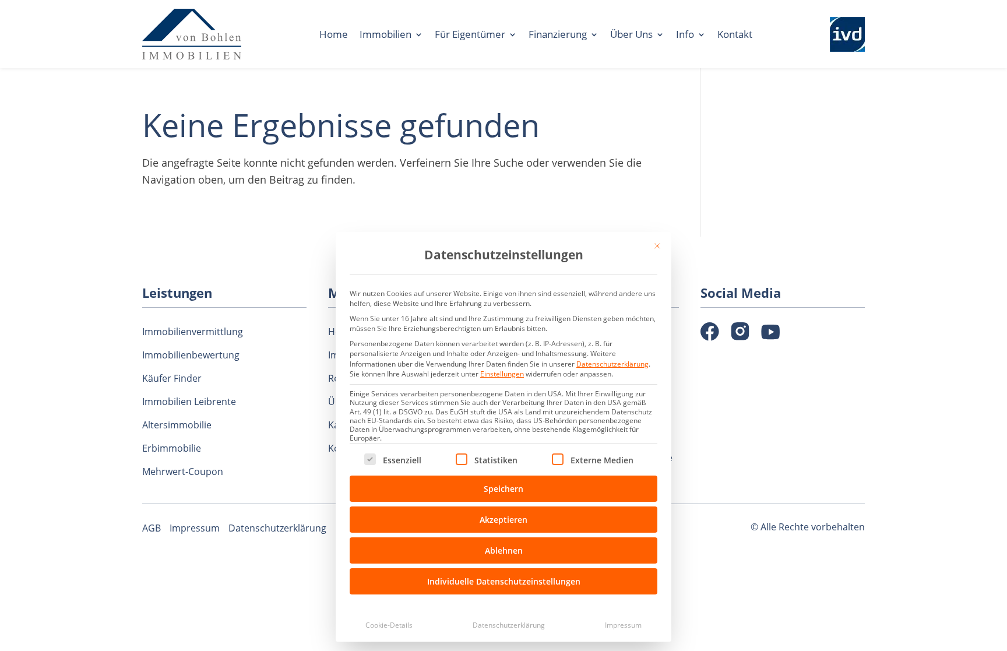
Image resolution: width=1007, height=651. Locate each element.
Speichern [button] (503, 488)
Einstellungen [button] (502, 374)
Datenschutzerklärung (612, 364)
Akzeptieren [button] (503, 519)
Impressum (623, 625)
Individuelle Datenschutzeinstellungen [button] (503, 581)
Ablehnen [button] (504, 550)
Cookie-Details (389, 625)
